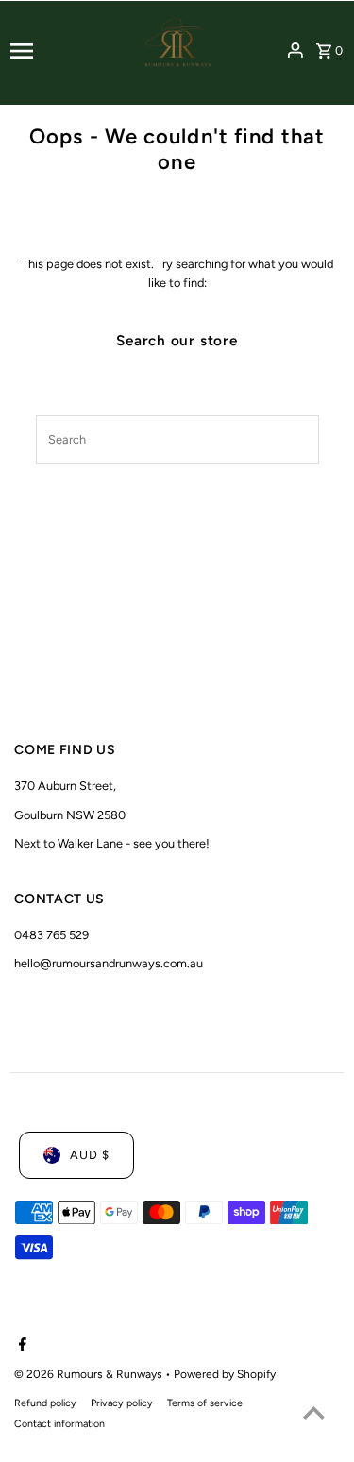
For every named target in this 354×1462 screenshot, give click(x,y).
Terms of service (205, 1403)
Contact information (59, 1424)
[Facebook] (20, 1346)
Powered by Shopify (225, 1374)
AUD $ (90, 1155)
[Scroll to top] (314, 1412)
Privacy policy (122, 1403)
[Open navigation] (65, 51)
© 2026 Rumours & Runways (89, 1374)
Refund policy (45, 1403)
